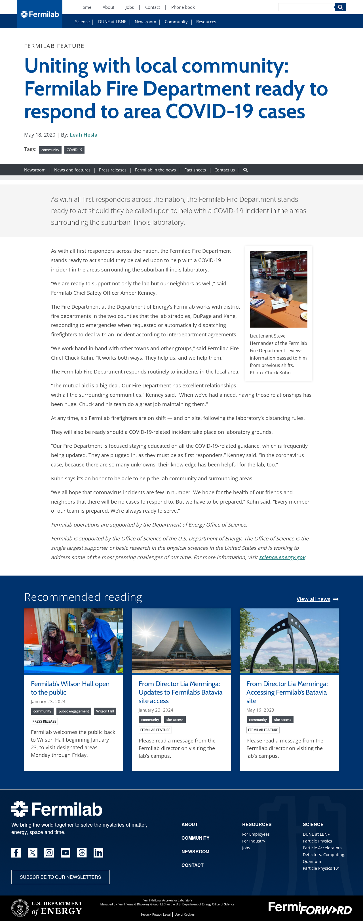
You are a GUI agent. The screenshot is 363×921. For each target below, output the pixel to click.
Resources (206, 22)
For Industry (253, 841)
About (108, 7)
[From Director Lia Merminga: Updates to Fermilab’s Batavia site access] (181, 639)
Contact (152, 7)
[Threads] (82, 853)
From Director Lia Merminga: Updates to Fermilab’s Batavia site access (181, 692)
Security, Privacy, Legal (155, 914)
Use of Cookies (185, 914)
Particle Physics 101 (321, 868)
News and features (72, 169)
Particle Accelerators (322, 847)
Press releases (112, 169)
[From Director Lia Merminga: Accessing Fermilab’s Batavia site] (289, 639)
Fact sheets (195, 169)
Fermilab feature (155, 729)
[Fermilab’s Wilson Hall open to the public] (73, 639)
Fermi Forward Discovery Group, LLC (142, 904)
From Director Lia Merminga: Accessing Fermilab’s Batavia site (287, 692)
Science (82, 22)
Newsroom (145, 22)
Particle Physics (317, 841)
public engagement (74, 711)
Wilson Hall (105, 711)
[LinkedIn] (98, 853)
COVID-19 (74, 149)
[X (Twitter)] (32, 853)
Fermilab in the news (155, 169)
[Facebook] (16, 853)
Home (85, 7)
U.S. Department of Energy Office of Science (205, 904)
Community (176, 22)
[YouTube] (65, 853)
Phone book (183, 7)
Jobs (130, 7)
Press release (44, 721)
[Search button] (245, 169)
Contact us (224, 169)
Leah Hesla (84, 134)
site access (174, 719)
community (50, 149)
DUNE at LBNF (112, 22)
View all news (313, 599)
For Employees (256, 834)
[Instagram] (49, 853)
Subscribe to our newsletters (60, 877)
